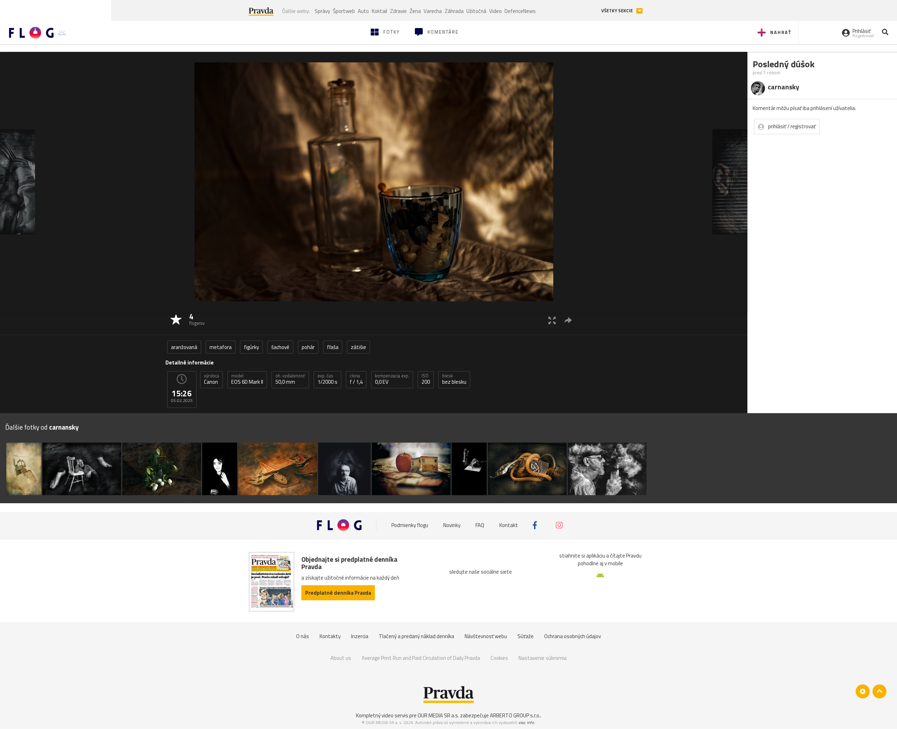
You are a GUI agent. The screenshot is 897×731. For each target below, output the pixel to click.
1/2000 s (327, 379)
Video (495, 11)
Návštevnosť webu (486, 636)
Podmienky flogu (409, 525)
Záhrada (454, 11)
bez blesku (454, 379)
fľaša (332, 347)
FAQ (479, 525)
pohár (308, 347)
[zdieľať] (568, 320)
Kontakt (508, 525)
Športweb (344, 11)
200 (426, 379)
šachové (280, 347)
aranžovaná (184, 347)
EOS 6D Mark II (247, 379)
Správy (322, 11)
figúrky (251, 347)
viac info (526, 722)
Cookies (499, 658)
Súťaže (526, 636)
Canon (211, 379)
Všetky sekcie (617, 10)
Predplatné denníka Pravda (338, 593)
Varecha (433, 11)
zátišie (358, 347)
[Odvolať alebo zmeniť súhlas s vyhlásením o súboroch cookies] (863, 691)
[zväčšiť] (552, 320)
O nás (302, 636)
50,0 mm (290, 379)
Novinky (451, 525)
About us (340, 658)
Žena (415, 11)
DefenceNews (520, 11)
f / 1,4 (356, 379)
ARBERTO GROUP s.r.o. (515, 715)
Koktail (379, 11)
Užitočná (476, 11)
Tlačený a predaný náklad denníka (416, 636)
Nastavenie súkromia (543, 658)
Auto (363, 11)
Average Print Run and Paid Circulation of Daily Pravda (421, 658)
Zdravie (398, 11)
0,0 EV (392, 379)
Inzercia (359, 636)
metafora (221, 347)
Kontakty (330, 636)
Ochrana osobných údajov (572, 636)
